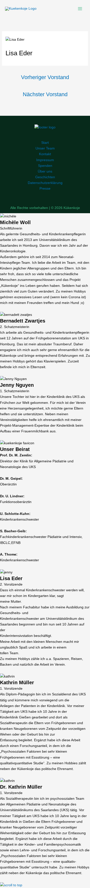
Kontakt (45, 154)
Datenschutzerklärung (45, 183)
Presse (45, 188)
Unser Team (45, 148)
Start (45, 143)
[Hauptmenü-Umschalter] (80, 8)
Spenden (45, 166)
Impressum (45, 160)
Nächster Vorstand (45, 94)
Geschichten (45, 177)
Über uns (45, 171)
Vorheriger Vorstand (45, 77)
